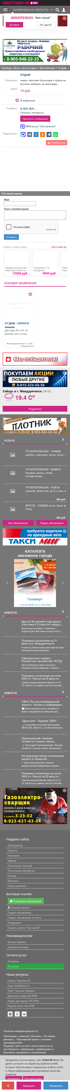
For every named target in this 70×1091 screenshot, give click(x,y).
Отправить (11, 236)
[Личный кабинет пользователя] (64, 10)
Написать (29, 1086)
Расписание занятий (20, 865)
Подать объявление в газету (24, 917)
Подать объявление (52, 523)
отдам (25, 75)
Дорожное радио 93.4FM (22, 995)
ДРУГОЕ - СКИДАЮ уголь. (41, 505)
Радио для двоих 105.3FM (23, 1001)
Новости (12, 850)
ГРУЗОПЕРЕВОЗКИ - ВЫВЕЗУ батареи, (43, 470)
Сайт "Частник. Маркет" (21, 990)
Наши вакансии (17, 886)
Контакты (13, 880)
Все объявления (18, 523)
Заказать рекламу (18, 947)
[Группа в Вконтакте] (24, 1014)
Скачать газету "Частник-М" (24, 927)
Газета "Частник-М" (19, 980)
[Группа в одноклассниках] (10, 1014)
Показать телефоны (32, 112)
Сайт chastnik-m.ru (18, 985)
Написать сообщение (35, 118)
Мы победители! (35, 359)
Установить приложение (26, 901)
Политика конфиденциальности (21, 1031)
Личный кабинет (20, 907)
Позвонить (55, 1086)
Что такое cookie (33, 1078)
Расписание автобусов (21, 870)
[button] (7, 583)
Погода (12, 875)
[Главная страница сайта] (21, 1)
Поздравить (14, 922)
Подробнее (35, 409)
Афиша (12, 860)
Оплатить (13, 966)
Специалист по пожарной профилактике (42, 270)
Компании (14, 855)
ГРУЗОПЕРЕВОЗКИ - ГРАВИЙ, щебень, (43, 452)
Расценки (13, 961)
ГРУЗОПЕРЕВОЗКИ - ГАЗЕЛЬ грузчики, (42, 488)
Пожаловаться (57, 142)
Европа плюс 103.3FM (21, 1006)
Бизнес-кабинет (17, 942)
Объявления (15, 845)
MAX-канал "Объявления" (40, 126)
